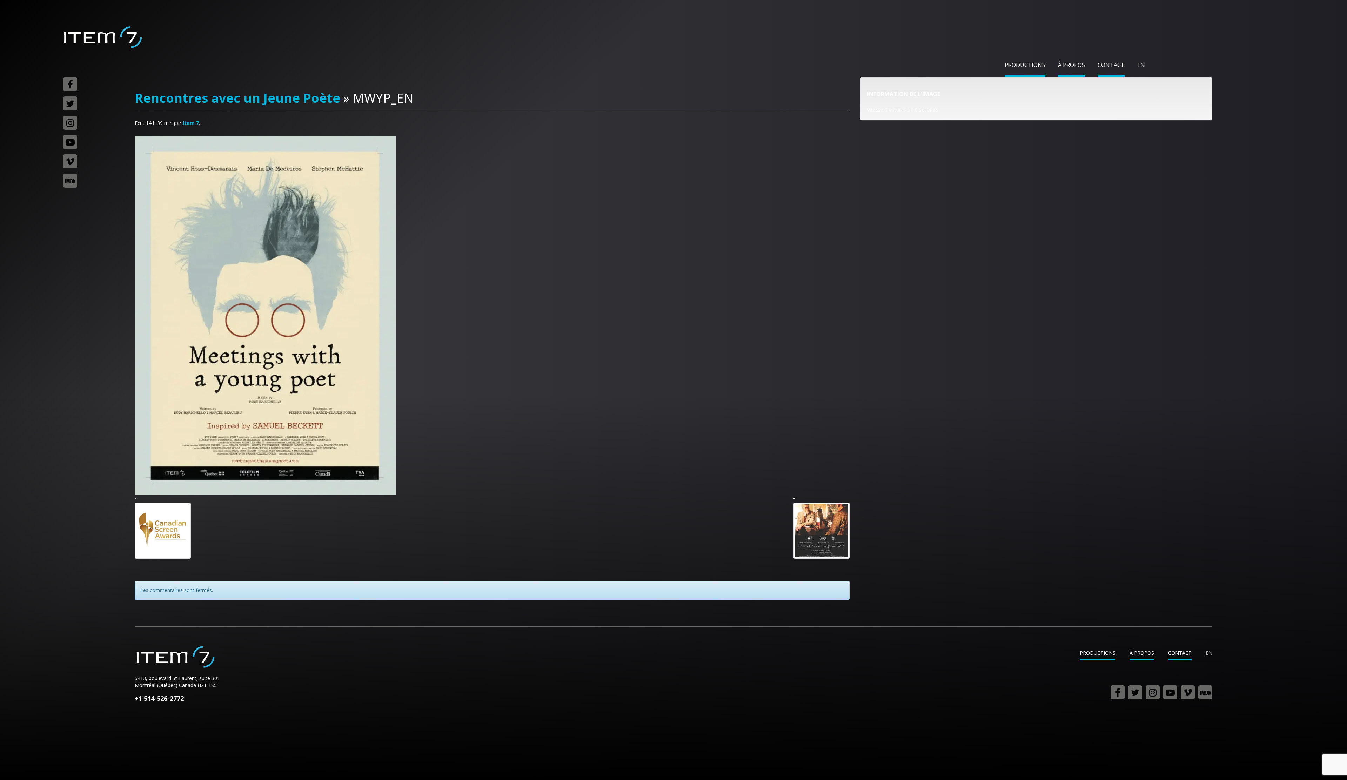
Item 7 (102, 37)
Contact (1111, 65)
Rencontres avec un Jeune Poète (237, 98)
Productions (1025, 65)
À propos (1071, 65)
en (1141, 65)
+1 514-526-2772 (159, 698)
